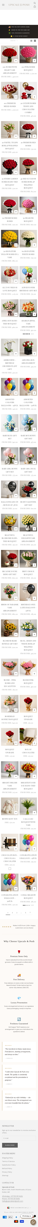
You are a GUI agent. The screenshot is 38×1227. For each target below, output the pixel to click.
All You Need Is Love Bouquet (9, 289)
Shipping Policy (7, 1158)
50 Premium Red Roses (9, 219)
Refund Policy (7, 1168)
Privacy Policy (7, 1172)
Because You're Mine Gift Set (9, 573)
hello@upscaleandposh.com (12, 1201)
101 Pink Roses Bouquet (28, 68)
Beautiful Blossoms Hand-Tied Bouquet (10, 538)
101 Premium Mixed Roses (10, 104)
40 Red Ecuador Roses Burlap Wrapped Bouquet (28, 183)
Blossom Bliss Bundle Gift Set (10, 642)
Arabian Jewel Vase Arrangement (28, 323)
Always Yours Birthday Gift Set (28, 289)
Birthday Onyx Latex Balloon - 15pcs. (28, 607)
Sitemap (5, 1175)
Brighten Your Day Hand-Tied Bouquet (28, 785)
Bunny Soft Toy (9, 819)
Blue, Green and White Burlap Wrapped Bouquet (28, 645)
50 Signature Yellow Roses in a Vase (9, 254)
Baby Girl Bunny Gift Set (10, 470)
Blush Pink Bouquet (28, 681)
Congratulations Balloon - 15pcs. (28, 856)
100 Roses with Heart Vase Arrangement (10, 70)
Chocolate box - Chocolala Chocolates (9, 858)
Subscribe (10, 1145)
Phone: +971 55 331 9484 (11, 1199)
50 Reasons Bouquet (28, 219)
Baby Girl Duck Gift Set (28, 470)
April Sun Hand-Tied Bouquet (10, 322)
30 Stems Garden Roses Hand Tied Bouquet (10, 181)
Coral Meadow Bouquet (28, 896)
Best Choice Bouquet (28, 573)
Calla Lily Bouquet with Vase (28, 822)
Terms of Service (8, 1161)
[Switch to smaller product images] (35, 40)
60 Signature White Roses (28, 252)
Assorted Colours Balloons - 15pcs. (9, 402)
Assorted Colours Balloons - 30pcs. (28, 402)
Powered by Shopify (27, 1212)
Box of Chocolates (28, 751)
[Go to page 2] (30, 912)
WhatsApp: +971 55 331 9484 (12, 1196)
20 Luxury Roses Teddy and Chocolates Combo (28, 108)
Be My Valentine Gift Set (28, 503)
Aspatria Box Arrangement (28, 361)
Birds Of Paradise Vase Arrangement (9, 607)
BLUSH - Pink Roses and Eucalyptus (10, 683)
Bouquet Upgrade (28, 718)
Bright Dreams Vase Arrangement (9, 785)
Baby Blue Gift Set (10, 437)
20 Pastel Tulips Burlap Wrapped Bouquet (10, 145)
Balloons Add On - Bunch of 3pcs (9, 503)
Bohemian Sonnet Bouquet (9, 718)
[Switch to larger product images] (31, 40)
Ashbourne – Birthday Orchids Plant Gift (9, 364)
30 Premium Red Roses (28, 144)
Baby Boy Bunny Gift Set (28, 437)
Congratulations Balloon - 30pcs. (9, 898)
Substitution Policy (9, 1165)
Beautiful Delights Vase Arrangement (28, 538)
